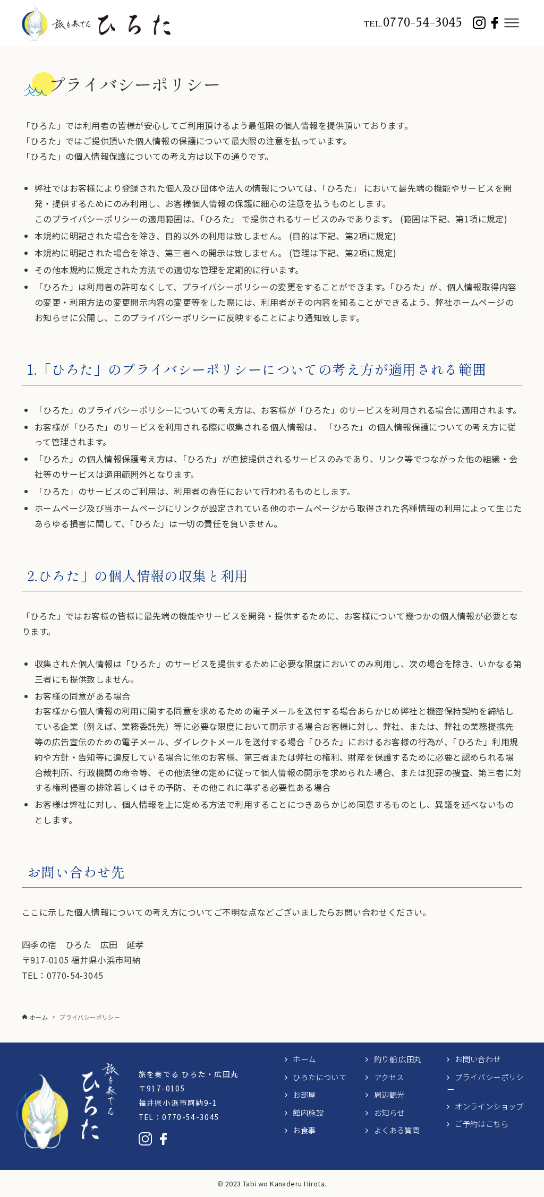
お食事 (304, 1129)
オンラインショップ (489, 1106)
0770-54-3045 (412, 22)
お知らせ (389, 1112)
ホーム (304, 1058)
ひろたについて (319, 1076)
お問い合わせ (477, 1058)
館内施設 (308, 1112)
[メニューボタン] (511, 22)
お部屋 (304, 1094)
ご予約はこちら (481, 1123)
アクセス (389, 1076)
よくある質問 (397, 1129)
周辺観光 (389, 1094)
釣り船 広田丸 (398, 1058)
